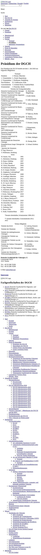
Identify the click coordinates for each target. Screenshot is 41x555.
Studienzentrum (14, 507)
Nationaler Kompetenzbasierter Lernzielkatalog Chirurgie (26, 453)
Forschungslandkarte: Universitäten (24, 495)
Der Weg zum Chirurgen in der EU (20, 547)
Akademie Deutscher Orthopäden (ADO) (26, 518)
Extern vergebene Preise (20, 349)
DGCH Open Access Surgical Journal (21, 529)
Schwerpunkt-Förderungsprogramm (24, 489)
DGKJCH (8, 294)
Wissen (7, 23)
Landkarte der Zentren (24, 497)
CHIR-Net (12, 509)
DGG (7, 290)
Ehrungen (8, 50)
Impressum (4, 3)
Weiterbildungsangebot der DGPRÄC (25, 522)
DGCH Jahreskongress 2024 (22, 389)
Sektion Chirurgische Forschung (23, 471)
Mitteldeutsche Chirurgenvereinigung (24, 362)
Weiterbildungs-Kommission (22, 538)
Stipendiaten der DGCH (20, 346)
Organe (7, 30)
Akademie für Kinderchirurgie (22, 520)
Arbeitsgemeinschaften (16, 441)
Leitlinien (12, 540)
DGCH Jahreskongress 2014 (22, 407)
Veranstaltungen (14, 409)
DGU (7, 315)
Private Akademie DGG (20, 527)
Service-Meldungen (15, 545)
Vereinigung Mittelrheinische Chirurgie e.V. (26, 364)
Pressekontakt (17, 382)
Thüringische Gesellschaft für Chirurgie (25, 373)
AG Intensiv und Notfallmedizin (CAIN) (25, 461)
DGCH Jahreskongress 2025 (22, 387)
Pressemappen (17, 383)
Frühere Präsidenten (11, 53)
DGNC (7, 301)
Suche (11, 326)
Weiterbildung (13, 534)
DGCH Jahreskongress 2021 (22, 394)
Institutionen (9, 21)
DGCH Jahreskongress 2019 (22, 398)
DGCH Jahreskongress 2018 (22, 400)
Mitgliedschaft (9, 35)
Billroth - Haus (9, 59)
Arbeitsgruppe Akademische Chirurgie (25, 500)
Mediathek (12, 531)
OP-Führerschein (14, 542)
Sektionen (12, 470)
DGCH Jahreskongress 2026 (18, 385)
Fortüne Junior (13, 533)
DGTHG (8, 312)
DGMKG (8, 297)
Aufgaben (20, 448)
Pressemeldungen (14, 380)
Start (6, 16)
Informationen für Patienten (17, 549)
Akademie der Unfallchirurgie (22, 516)
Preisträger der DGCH (20, 344)
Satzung (7, 46)
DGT (7, 310)
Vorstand (11, 41)
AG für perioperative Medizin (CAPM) (25, 457)
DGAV (7, 287)
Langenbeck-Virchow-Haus (13, 57)
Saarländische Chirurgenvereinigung (24, 371)
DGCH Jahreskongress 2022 (22, 392)
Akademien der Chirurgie (17, 513)
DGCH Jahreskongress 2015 (22, 405)
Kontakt (20, 3)
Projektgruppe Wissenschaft (17, 486)
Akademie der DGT (19, 525)
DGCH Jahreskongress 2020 (22, 396)
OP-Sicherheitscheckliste (16, 543)
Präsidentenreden (14, 414)
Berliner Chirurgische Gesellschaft (23, 360)
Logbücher (16, 536)
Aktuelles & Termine (11, 20)
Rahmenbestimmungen (20, 468)
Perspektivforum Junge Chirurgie (19, 506)
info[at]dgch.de (11, 270)
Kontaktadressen (18, 488)
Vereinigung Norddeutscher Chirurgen (25, 369)
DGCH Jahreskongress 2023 (22, 391)
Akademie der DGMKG (20, 524)
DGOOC (8, 303)
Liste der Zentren (22, 498)
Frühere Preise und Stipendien (22, 348)
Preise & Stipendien (11, 48)
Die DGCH (8, 18)
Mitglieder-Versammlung (16, 44)
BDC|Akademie (18, 515)
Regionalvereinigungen (12, 55)
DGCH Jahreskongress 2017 (22, 401)
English (26, 3)
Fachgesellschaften (15, 421)
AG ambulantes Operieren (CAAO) (24, 443)
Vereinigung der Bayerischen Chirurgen (25, 358)
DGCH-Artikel (13, 552)
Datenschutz (13, 3)
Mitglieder (8, 25)
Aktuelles (20, 479)
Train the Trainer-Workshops (26, 455)
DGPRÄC (8, 306)
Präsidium (8, 32)
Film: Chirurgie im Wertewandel (19, 418)
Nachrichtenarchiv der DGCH (18, 416)
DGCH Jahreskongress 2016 (22, 403)
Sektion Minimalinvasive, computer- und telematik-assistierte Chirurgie (25, 483)
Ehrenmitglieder (10, 51)
